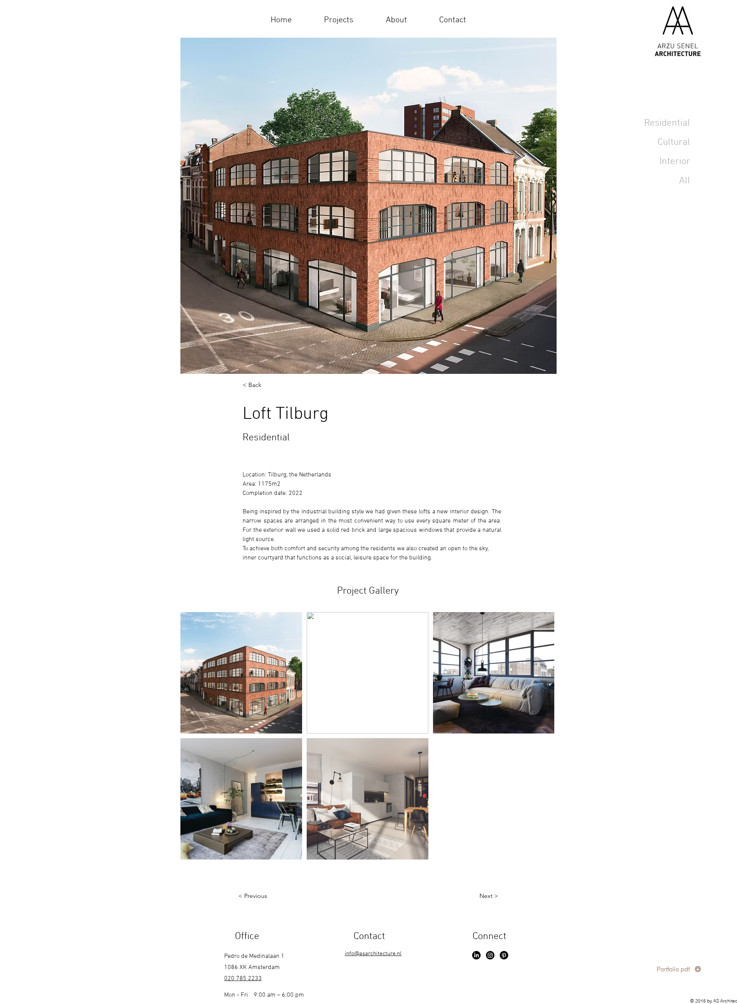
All (684, 181)
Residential (667, 123)
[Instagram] (490, 955)
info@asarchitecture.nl (373, 953)
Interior (674, 162)
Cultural (674, 142)
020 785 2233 (243, 978)
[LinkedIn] (476, 955)
